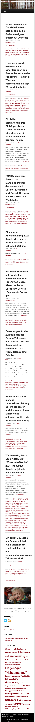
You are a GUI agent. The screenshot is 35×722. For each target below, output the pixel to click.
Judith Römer (22, 52)
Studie (20, 700)
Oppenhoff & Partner (19, 525)
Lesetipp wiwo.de (10, 107)
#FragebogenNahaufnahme (15, 649)
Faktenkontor (17, 662)
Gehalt (7, 52)
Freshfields (25, 50)
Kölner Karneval (23, 322)
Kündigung (8, 688)
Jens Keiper (13, 218)
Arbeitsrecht (24, 652)
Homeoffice (8, 445)
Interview (26, 685)
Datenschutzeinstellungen (23, 714)
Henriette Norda (20, 443)
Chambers (17, 261)
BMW (6, 656)
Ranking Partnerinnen (19, 108)
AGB (3, 714)
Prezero (7, 387)
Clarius (22, 506)
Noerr (26, 107)
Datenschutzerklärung (11, 714)
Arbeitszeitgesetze (10, 441)
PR (28, 694)
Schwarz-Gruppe (14, 387)
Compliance (12, 660)
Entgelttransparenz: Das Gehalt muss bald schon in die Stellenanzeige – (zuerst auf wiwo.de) (16, 30)
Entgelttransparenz (16, 50)
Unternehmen (26, 704)
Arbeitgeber (14, 652)
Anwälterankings (9, 261)
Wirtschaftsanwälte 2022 (22, 262)
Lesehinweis (15, 688)
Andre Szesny (9, 213)
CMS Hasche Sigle (15, 508)
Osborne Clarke (13, 221)
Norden (27, 220)
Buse (25, 441)
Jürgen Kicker (16, 573)
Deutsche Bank (26, 660)
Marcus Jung (12, 220)
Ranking (8, 696)
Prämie (26, 386)
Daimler (15, 382)
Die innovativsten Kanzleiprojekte (19, 510)
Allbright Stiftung (9, 100)
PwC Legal (18, 527)
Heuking (23, 103)
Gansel (24, 513)
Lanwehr (25, 218)
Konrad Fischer (9, 517)
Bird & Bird (23, 49)
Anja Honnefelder (10, 499)
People (13, 527)
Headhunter (23, 683)
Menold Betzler (21, 220)
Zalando (22, 387)
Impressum (5, 716)
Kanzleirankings (21, 259)
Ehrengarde (8, 167)
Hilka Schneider (12, 515)
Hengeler (17, 103)
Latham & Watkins (21, 105)
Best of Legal (15, 503)
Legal (10, 518)
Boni (22, 381)
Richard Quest (16, 696)
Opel (13, 446)
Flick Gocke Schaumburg (15, 102)
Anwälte (17, 499)
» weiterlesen (11, 45)
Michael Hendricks (14, 522)
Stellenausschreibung (18, 54)
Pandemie (17, 446)
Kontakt (11, 716)
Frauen (8, 676)
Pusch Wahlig (16, 223)
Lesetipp (22, 688)
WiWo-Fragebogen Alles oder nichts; (17, 709)
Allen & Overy (24, 211)
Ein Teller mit (15, 167)
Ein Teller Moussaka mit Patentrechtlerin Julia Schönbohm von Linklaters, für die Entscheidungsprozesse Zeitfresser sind (18, 548)
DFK (28, 49)
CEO (18, 505)
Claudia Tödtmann (10, 42)
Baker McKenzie (16, 501)
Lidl (6, 384)
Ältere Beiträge (10, 580)
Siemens (25, 696)
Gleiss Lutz (8, 103)
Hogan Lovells (18, 686)
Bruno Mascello (12, 505)
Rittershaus (24, 223)
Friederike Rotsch (16, 513)
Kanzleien (26, 515)
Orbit (6, 221)
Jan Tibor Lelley (16, 445)
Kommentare (12, 56)
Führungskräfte (11, 679)
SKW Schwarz (25, 527)
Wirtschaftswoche (10, 530)
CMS (25, 100)
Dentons (7, 510)
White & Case (23, 110)
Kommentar (19, 448)
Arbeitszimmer (19, 441)
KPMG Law (13, 105)
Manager (9, 693)
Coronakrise (8, 382)
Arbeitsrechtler (9, 439)
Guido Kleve (15, 322)
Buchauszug (16, 656)
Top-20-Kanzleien (14, 110)
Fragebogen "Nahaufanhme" (13, 664)
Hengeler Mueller (9, 686)
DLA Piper (8, 50)
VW (6, 707)
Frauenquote (15, 676)
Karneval (22, 167)
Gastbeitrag (12, 682)
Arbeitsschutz (17, 439)
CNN (7, 659)
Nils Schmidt (8, 54)
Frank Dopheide (19, 512)
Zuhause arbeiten (10, 448)
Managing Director (23, 518)
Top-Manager (9, 704)
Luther (22, 107)
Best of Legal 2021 (24, 503)
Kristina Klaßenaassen (20, 517)
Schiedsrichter (9, 324)
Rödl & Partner (9, 225)
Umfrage (18, 703)
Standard (10, 699)
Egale (13, 512)
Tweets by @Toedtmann (10, 630)
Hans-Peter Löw (14, 52)
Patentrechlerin (9, 575)
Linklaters (17, 107)
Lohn (27, 52)
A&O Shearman (25, 98)
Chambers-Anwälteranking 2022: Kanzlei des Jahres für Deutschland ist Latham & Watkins (17, 238)
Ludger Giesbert (15, 168)
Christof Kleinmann (18, 213)
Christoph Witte (15, 506)
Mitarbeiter (20, 386)
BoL (6, 505)
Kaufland (25, 382)
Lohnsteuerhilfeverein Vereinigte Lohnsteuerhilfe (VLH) (15, 385)
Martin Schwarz (9, 520)
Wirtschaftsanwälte (20, 529)
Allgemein (14, 49)
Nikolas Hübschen (15, 524)
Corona (7, 443)
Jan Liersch (20, 515)
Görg (13, 103)
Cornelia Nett (24, 508)
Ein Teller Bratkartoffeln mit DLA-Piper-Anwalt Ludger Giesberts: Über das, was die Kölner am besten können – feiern (15, 129)
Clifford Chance (19, 100)
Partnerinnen (8, 108)
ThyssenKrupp (27, 700)
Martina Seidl (17, 520)
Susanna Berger (9, 529)
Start (5, 11)
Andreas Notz (24, 438)
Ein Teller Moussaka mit (17, 571)
